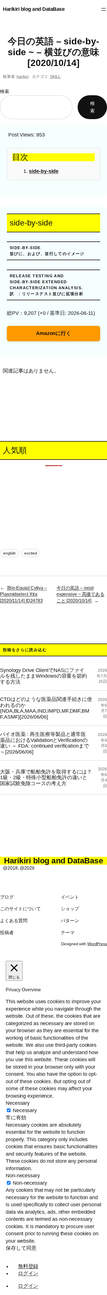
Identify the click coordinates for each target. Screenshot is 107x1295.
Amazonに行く (53, 333)
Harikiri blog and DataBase (33, 9)
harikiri (22, 76)
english (9, 553)
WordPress (97, 944)
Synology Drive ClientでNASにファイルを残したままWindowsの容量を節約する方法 (43, 676)
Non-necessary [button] (23, 1175)
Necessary (25, 1110)
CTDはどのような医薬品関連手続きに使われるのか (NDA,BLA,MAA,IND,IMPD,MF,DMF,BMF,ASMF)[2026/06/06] (46, 707)
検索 (4, 91)
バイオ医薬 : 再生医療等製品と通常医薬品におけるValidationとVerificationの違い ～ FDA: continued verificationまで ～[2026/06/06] (44, 742)
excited (30, 553)
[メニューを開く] (103, 9)
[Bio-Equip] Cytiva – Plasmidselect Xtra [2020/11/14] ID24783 (23, 594)
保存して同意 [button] (21, 1248)
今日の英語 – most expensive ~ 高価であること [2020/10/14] (80, 594)
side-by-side (43, 171)
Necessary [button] (18, 1103)
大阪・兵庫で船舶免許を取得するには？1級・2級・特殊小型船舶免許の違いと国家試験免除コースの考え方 (46, 777)
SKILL (55, 76)
